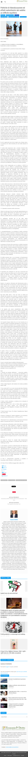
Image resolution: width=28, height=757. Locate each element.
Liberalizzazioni (4, 480)
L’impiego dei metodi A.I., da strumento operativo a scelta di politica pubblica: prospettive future (16, 705)
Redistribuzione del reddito (21, 480)
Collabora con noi (16, 755)
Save (4, 474)
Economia (3, 15)
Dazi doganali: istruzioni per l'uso (14, 504)
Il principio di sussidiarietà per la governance (17, 679)
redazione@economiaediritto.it (12, 747)
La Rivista (17, 15)
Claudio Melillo (14, 519)
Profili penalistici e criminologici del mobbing (13, 634)
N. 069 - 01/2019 (4, 16)
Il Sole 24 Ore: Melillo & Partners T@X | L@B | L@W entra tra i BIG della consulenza (13, 652)
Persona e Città (23, 16)
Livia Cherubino (12, 480)
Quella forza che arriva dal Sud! (9, 593)
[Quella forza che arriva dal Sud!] (14, 586)
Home (5, 755)
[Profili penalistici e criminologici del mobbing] (14, 627)
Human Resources (10, 15)
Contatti (22, 755)
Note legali (10, 755)
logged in (8, 666)
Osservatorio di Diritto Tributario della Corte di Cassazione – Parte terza (14, 499)
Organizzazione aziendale (14, 16)
